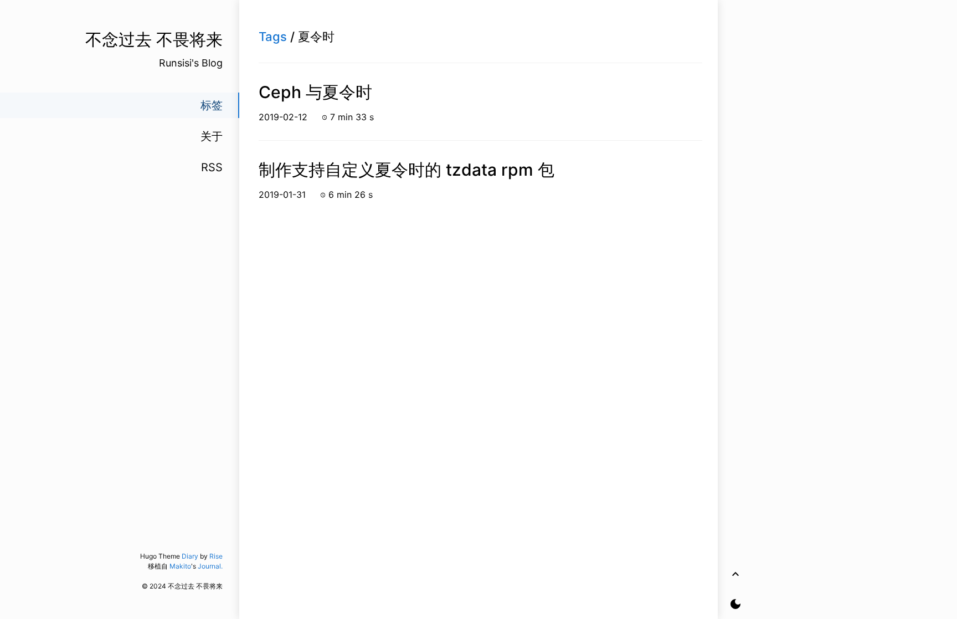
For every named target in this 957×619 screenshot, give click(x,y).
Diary (190, 556)
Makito (180, 566)
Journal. (210, 566)
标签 (211, 105)
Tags (273, 36)
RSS (212, 167)
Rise (216, 556)
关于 (211, 136)
